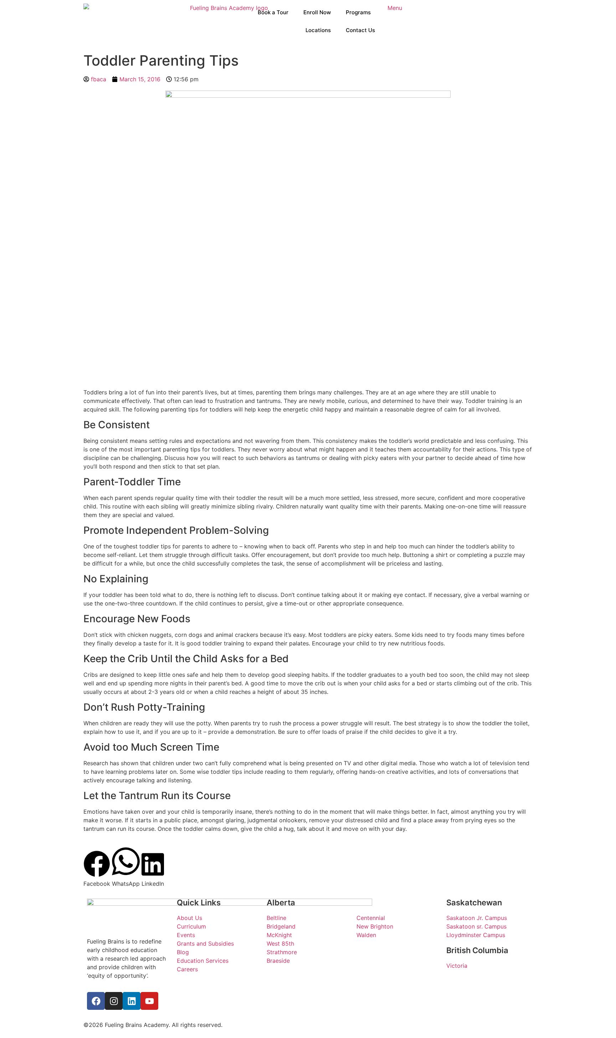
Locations (318, 30)
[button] (96, 869)
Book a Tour (273, 12)
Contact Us (360, 30)
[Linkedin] (131, 1001)
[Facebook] (96, 1001)
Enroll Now (317, 12)
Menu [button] (394, 8)
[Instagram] (114, 1001)
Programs (358, 12)
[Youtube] (149, 1001)
